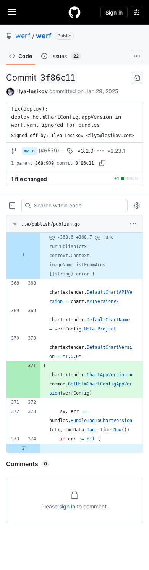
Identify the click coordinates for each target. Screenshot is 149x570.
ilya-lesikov (32, 91)
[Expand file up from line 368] (23, 256)
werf (23, 36)
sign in (67, 506)
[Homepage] (74, 12)
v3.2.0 (86, 150)
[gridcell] (74, 256)
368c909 (44, 163)
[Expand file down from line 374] (23, 448)
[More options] (133, 224)
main (29, 151)
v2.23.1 (116, 150)
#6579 (48, 150)
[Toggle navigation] (12, 12)
